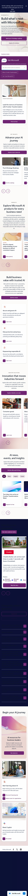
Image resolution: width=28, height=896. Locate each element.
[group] (14, 104)
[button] (14, 54)
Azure (24, 580)
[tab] (4, 476)
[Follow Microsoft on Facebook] (13, 849)
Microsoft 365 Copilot (8, 579)
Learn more (12, 11)
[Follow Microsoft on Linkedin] (21, 849)
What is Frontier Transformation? (9, 72)
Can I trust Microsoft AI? (8, 76)
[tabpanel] (14, 497)
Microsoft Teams (16, 579)
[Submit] (25, 68)
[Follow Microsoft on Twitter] (17, 849)
